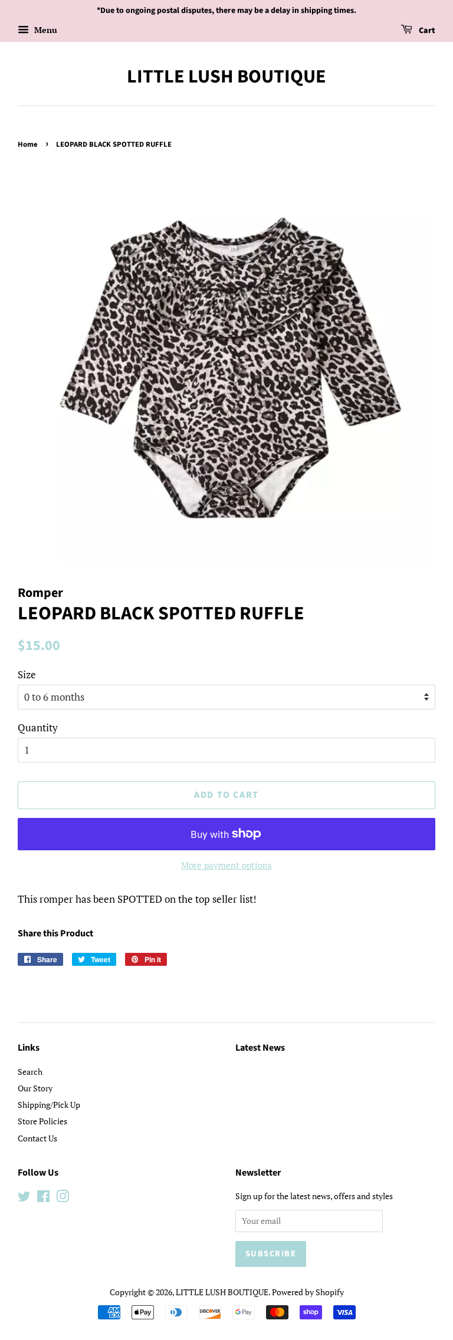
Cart (426, 31)
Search (30, 1071)
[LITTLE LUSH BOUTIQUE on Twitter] (24, 1198)
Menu (44, 29)
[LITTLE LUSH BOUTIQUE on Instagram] (62, 1198)
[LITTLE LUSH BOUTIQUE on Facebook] (43, 1198)
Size (27, 674)
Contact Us (37, 1138)
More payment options (226, 865)
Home (28, 144)
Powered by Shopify (308, 1292)
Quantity (38, 727)
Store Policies (42, 1121)
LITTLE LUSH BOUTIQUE (226, 76)
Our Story (35, 1088)
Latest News (260, 1047)
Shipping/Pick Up (49, 1104)
